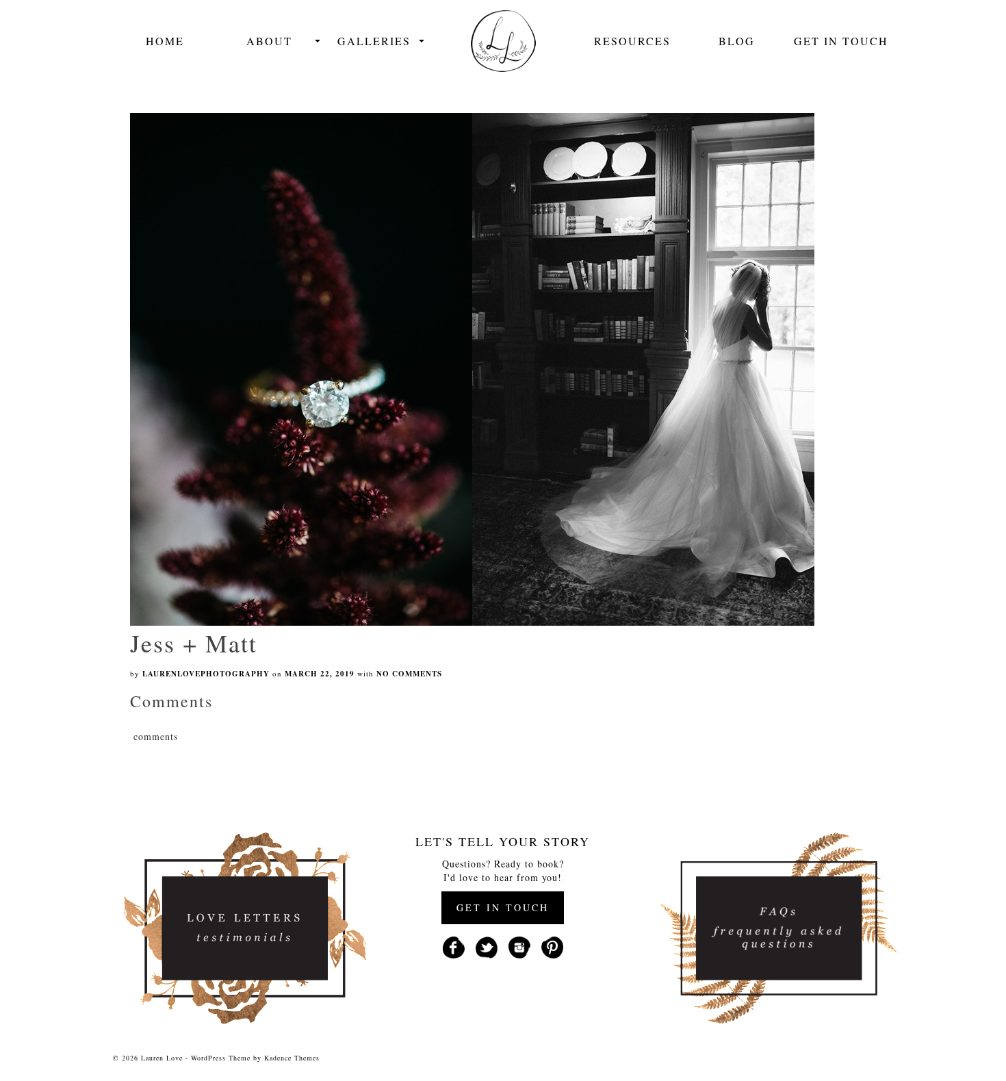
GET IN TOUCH (502, 907)
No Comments (409, 673)
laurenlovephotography (206, 673)
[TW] (486, 946)
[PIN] (552, 946)
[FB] (453, 946)
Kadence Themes (292, 1058)
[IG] (519, 946)
